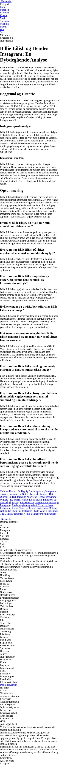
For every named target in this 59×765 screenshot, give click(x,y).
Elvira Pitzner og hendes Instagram (29, 508)
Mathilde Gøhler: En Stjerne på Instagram (29, 509)
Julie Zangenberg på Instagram (41, 513)
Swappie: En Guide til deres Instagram (28, 494)
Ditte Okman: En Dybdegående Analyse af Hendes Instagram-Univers (28, 497)
